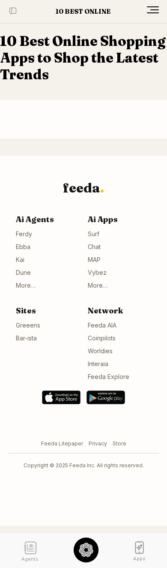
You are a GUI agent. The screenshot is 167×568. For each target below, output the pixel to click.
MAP (94, 259)
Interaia (98, 363)
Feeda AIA (102, 325)
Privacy (98, 443)
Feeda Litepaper (62, 443)
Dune (23, 272)
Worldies (100, 351)
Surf (93, 233)
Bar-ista (26, 338)
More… (26, 285)
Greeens (28, 325)
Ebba (23, 246)
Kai (20, 259)
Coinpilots (102, 338)
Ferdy (24, 233)
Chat (94, 246)
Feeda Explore (108, 376)
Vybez (97, 272)
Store (119, 443)
